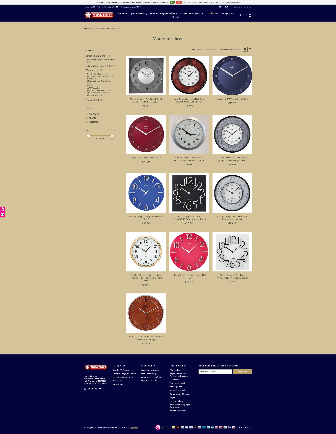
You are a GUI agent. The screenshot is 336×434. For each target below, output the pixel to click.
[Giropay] (229, 427)
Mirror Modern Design (96, 93)
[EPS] (233, 427)
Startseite (122, 13)
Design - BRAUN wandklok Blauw (232, 98)
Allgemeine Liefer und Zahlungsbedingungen (179, 375)
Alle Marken (94, 113)
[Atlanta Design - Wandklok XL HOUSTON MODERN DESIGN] (189, 134)
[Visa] (182, 427)
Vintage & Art (92, 100)
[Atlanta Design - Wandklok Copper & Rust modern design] (146, 313)
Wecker (90, 78)
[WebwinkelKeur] (162, 429)
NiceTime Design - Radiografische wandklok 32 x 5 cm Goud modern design (146, 278)
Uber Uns (176, 17)
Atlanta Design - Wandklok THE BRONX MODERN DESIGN (189, 100)
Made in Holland (176, 401)
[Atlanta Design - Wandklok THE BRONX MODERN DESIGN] (189, 75)
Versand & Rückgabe (178, 390)
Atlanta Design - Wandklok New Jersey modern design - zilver (232, 159)
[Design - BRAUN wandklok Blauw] (232, 75)
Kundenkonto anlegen (150, 370)
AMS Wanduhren (94, 88)
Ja (172, 2)
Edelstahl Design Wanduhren (99, 59)
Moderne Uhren (93, 95)
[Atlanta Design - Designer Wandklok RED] (189, 251)
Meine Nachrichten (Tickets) (152, 377)
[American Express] (204, 427)
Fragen (172, 397)
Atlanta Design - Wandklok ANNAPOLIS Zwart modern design (189, 217)
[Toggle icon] (240, 15)
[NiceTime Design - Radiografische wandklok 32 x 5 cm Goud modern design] (146, 251)
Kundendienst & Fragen (179, 394)
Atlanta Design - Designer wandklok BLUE (146, 217)
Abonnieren (242, 371)
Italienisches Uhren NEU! (97, 66)
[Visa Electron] (191, 427)
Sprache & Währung (138, 13)
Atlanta (92, 117)
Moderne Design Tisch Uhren (99, 76)
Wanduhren (99, 28)
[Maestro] (195, 427)
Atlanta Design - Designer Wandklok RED (189, 276)
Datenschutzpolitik (177, 383)
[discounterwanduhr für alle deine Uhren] (100, 15)
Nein (178, 2)
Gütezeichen (175, 370)
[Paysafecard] (225, 427)
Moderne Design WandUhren (99, 81)
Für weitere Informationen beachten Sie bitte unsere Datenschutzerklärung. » (211, 2)
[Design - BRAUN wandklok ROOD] (146, 134)
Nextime (90, 85)
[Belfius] (199, 427)
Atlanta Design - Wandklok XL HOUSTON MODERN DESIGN (189, 159)
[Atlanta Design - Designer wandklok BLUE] (146, 193)
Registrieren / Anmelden (242, 7)
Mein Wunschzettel (149, 381)
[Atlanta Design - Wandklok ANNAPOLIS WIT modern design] (232, 251)
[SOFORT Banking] (220, 427)
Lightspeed (134, 428)
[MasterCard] (178, 427)
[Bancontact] (186, 427)
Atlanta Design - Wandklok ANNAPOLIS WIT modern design (232, 276)
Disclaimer (174, 379)
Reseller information (178, 410)
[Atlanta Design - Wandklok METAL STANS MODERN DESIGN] (146, 75)
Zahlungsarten (176, 387)
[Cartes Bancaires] (212, 427)
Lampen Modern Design (97, 90)
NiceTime (93, 121)
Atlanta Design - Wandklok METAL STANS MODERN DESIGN (146, 100)
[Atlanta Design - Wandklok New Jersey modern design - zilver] (232, 134)
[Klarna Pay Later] (216, 427)
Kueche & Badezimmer (96, 74)
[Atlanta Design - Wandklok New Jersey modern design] (232, 193)
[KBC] (208, 427)
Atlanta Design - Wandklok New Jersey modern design (232, 217)
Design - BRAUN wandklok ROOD (146, 157)
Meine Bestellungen (149, 374)
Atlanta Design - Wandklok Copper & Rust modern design (146, 338)
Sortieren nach (211, 49)
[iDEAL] (173, 427)
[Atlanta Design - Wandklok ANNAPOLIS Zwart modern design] (189, 193)
